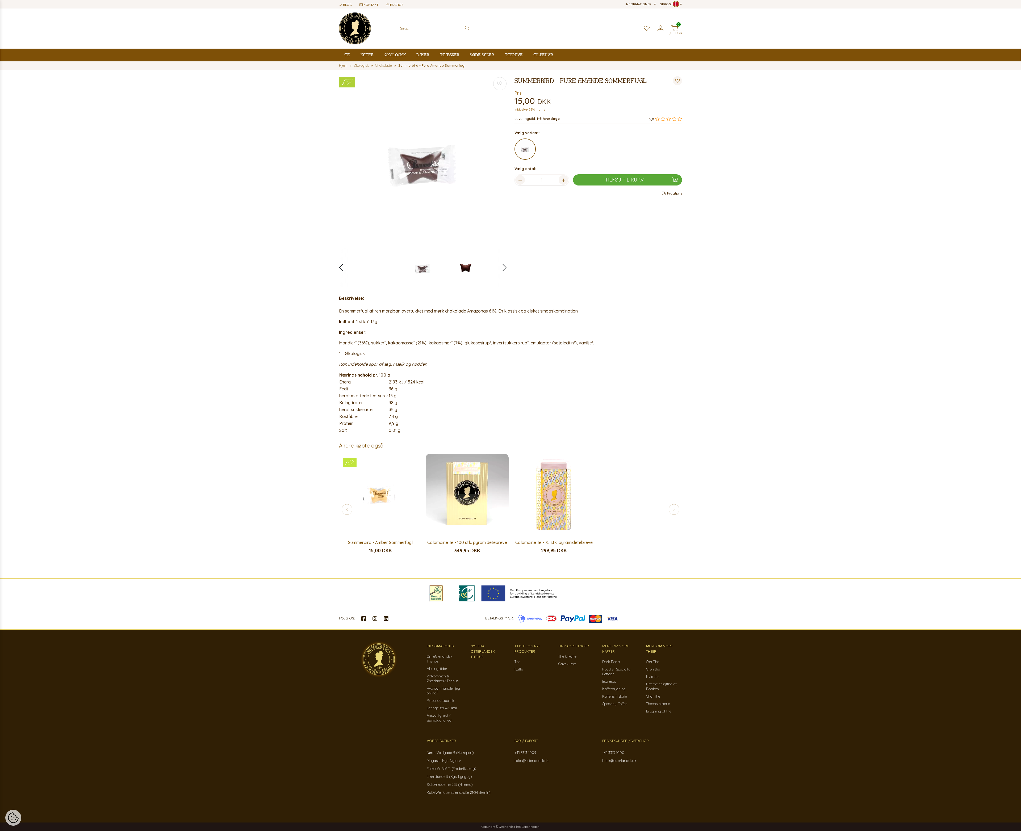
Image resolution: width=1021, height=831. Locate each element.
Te (347, 54)
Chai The (653, 696)
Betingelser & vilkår (442, 708)
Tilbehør (543, 54)
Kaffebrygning (614, 689)
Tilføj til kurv (624, 180)
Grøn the (653, 669)
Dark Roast (611, 662)
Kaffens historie (614, 696)
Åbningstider (437, 669)
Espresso (609, 681)
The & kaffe (567, 656)
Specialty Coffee (614, 704)
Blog (347, 5)
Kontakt (370, 5)
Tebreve (514, 54)
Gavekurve (567, 664)
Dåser (422, 54)
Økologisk (395, 54)
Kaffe (367, 54)
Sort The (652, 662)
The (517, 662)
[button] (502, 267)
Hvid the (652, 676)
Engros (396, 5)
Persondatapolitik (440, 700)
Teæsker (449, 54)
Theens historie (658, 704)
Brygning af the (658, 711)
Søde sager (482, 54)
